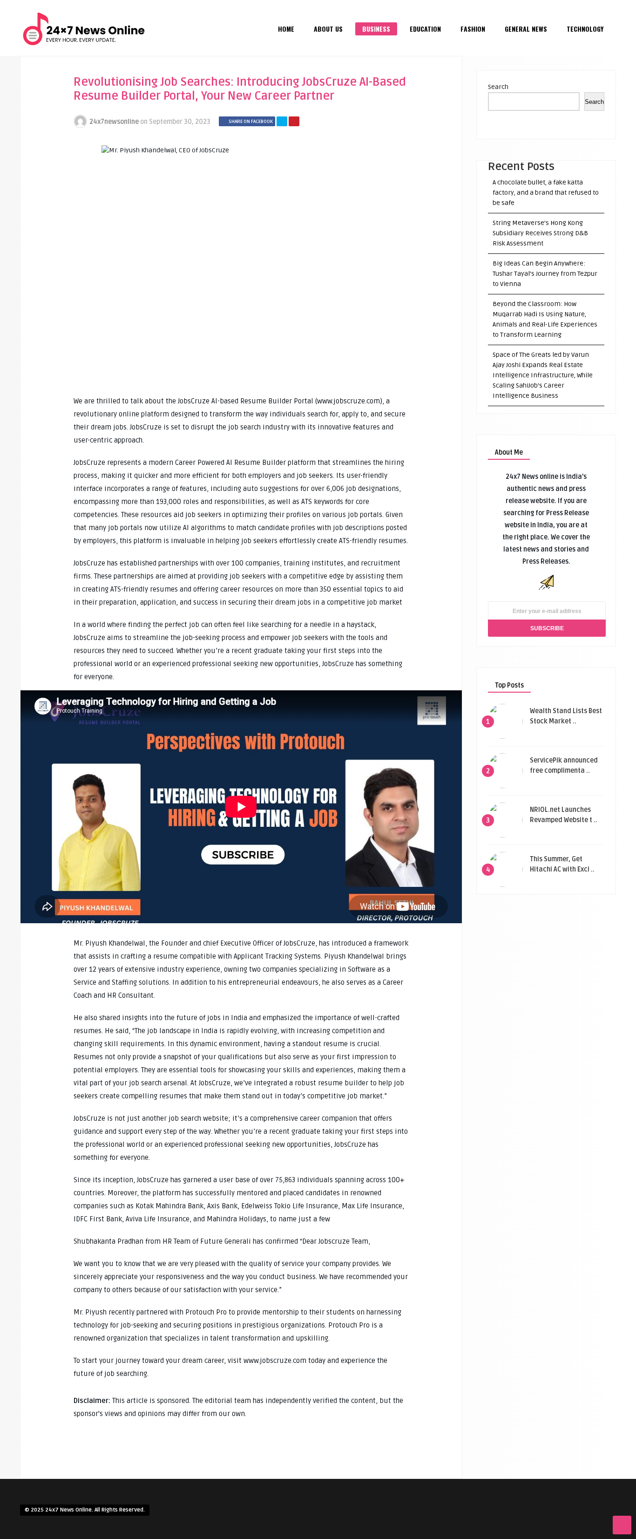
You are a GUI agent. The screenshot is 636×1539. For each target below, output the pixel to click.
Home (286, 29)
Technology (585, 29)
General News (526, 29)
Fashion (472, 29)
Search (498, 87)
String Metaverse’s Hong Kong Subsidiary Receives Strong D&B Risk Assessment (540, 233)
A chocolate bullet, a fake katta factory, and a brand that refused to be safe (546, 192)
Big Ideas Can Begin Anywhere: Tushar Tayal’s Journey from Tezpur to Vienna (545, 273)
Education (425, 29)
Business (376, 29)
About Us (328, 29)
